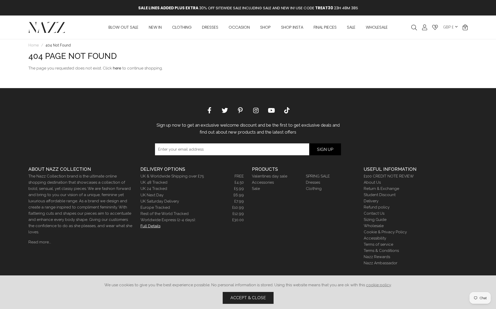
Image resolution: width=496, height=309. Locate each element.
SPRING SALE (318, 176)
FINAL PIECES (325, 27)
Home (33, 45)
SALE (351, 27)
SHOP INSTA (292, 27)
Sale (256, 188)
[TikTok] (287, 110)
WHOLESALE (377, 27)
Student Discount (380, 194)
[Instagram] (256, 110)
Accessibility (375, 238)
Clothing (182, 27)
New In (155, 27)
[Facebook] (209, 110)
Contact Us (374, 213)
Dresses (210, 27)
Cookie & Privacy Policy (385, 232)
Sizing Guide (375, 219)
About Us (372, 182)
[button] (465, 27)
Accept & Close (248, 297)
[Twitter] (225, 110)
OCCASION (239, 27)
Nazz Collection (46, 27)
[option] (248, 8)
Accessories (263, 182)
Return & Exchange (381, 188)
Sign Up (325, 149)
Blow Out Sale (123, 27)
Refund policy (377, 207)
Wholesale (374, 225)
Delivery (371, 201)
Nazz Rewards (377, 256)
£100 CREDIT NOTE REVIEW (389, 176)
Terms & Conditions (381, 250)
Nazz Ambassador (380, 263)
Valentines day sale (269, 176)
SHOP (265, 27)
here (117, 68)
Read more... (39, 242)
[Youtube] (271, 110)
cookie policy (378, 285)
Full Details (150, 226)
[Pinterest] (240, 110)
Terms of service (378, 244)
